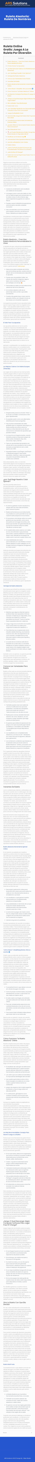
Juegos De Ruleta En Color (15, 113)
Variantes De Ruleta (13, 81)
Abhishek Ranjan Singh (20, 37)
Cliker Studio (27, 1458)
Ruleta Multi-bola (12, 106)
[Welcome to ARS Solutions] (17, 4)
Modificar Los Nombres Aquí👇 (16, 137)
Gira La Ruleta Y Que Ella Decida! (17, 103)
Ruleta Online (11, 145)
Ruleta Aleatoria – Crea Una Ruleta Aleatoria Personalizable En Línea (20, 62)
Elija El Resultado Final (13, 129)
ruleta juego (21, 266)
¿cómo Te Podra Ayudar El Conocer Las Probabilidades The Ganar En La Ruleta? (19, 148)
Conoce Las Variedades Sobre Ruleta (18, 79)
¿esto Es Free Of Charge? (15, 152)
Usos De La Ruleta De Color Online (17, 142)
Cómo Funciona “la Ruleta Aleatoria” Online (20, 91)
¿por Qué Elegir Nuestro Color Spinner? (19, 73)
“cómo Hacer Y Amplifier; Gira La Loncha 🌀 (20, 89)
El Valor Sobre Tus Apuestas (15, 66)
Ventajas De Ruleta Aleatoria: (16, 76)
